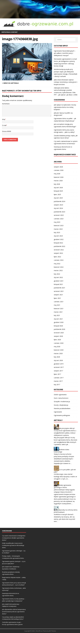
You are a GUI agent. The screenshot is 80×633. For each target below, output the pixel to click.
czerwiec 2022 (58, 260)
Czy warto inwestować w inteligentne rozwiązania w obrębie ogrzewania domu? (13, 538)
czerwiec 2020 (58, 343)
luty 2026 (57, 184)
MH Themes (52, 631)
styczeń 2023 (58, 236)
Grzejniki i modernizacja (62, 401)
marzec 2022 (58, 270)
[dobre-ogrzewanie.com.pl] (40, 17)
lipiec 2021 (57, 298)
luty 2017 (57, 384)
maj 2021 (57, 305)
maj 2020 (57, 347)
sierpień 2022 (58, 253)
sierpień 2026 (58, 167)
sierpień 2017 (58, 371)
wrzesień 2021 (59, 291)
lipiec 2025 (57, 194)
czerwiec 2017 (58, 378)
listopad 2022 (58, 243)
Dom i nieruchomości (61, 398)
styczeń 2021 (58, 319)
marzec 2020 (58, 353)
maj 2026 (57, 174)
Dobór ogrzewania (60, 395)
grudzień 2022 (58, 239)
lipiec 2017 (57, 374)
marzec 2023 (58, 229)
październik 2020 (59, 329)
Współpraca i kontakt (10, 32)
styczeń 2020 (58, 360)
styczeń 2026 (58, 188)
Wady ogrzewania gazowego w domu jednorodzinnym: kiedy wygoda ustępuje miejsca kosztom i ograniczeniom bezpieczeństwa (64, 489)
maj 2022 (57, 264)
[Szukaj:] (66, 39)
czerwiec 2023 (58, 219)
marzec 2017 (58, 381)
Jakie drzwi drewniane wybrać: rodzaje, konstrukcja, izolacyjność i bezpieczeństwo (65, 82)
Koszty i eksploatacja (61, 405)
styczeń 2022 (58, 277)
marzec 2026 (58, 181)
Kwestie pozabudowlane (62, 408)
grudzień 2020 (58, 322)
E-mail (4, 125)
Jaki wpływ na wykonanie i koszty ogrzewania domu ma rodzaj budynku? (65, 107)
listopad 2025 (58, 191)
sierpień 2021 (58, 295)
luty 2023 (57, 232)
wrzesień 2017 (59, 367)
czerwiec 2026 (58, 170)
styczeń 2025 (58, 198)
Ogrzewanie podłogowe (62, 415)
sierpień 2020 (58, 336)
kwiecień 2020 (58, 350)
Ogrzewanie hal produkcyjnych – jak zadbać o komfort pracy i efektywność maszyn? (65, 53)
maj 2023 (57, 222)
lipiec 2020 (57, 340)
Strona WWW (6, 131)
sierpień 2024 (58, 205)
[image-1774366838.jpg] (27, 79)
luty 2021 (57, 315)
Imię (3, 119)
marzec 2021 (58, 312)
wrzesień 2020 (59, 333)
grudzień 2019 (58, 364)
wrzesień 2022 (59, 250)
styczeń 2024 (58, 208)
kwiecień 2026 (58, 177)
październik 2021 (59, 288)
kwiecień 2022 (58, 267)
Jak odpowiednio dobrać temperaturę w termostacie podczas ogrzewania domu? (14, 611)
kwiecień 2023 (58, 225)
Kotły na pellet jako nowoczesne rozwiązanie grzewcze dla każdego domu (13, 545)
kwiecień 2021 (58, 309)
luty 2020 (57, 357)
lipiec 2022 (57, 257)
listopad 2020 (58, 326)
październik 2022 (59, 246)
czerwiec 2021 (58, 302)
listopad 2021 (58, 284)
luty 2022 (57, 274)
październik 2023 (59, 212)
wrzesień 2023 (59, 215)
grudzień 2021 (58, 281)
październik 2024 (59, 201)
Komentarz (6, 104)
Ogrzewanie (58, 412)
